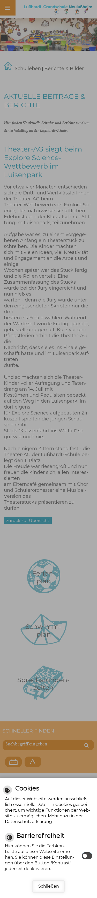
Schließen (48, 886)
